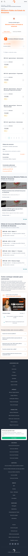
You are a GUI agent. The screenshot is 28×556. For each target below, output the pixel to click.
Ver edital (22, 154)
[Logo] (14, 2)
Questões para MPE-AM (8, 169)
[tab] (6, 31)
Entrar (25, 1)
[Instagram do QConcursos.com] (18, 544)
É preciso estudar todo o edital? (9, 349)
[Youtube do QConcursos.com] (15, 544)
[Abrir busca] (4, 1)
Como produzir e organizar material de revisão (15, 317)
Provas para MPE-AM (7, 171)
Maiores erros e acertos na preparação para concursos (14, 322)
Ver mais (25, 219)
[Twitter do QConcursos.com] (13, 544)
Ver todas (21, 313)
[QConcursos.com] (14, 550)
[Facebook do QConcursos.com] (10, 544)
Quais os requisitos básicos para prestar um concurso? (12, 338)
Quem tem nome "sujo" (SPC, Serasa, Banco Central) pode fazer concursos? (12, 344)
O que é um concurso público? (9, 333)
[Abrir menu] (1, 1)
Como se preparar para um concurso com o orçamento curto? (12, 354)
